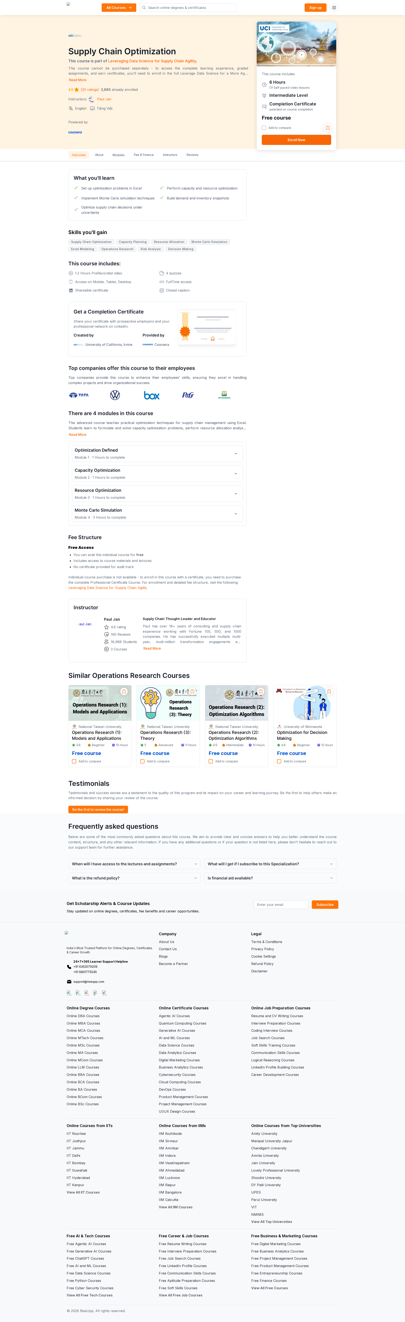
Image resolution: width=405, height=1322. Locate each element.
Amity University (264, 1133)
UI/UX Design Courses (177, 1111)
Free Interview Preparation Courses (187, 1251)
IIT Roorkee (76, 1133)
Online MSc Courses (83, 1045)
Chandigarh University (269, 1148)
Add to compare (280, 127)
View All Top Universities (271, 1222)
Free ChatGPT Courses (85, 1258)
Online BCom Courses (84, 1097)
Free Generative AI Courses (89, 1251)
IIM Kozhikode (170, 1133)
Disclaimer (259, 971)
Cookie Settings (263, 956)
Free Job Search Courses (180, 1258)
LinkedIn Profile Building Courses (277, 1067)
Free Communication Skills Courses (187, 1273)
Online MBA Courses (83, 1023)
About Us (166, 942)
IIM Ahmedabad (171, 1170)
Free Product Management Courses (280, 1266)
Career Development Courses (275, 1075)
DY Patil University (266, 1185)
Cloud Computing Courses (180, 1082)
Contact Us (168, 949)
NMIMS (257, 1214)
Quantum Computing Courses (182, 1023)
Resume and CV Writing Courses (277, 1016)
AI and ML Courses (174, 1038)
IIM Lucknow (169, 1178)
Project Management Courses (183, 1104)
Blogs (163, 956)
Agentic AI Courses (174, 1016)
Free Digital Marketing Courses (276, 1244)
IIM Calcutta (168, 1200)
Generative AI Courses (177, 1030)
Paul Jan (112, 619)
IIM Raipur (167, 1185)
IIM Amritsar (169, 1148)
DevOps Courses (172, 1089)
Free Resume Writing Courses (183, 1244)
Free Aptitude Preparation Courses (187, 1280)
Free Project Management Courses (279, 1258)
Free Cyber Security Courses (90, 1288)
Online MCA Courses (83, 1030)
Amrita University (265, 1155)
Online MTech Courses (85, 1038)
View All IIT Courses (83, 1192)
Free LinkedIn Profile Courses (183, 1266)
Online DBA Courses (83, 1016)
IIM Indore (167, 1155)
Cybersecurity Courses (177, 1075)
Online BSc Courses (83, 1104)
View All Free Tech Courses (90, 1295)
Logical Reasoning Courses (272, 1060)
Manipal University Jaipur (271, 1141)
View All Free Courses (269, 1288)
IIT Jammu (75, 1148)
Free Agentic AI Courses (86, 1244)
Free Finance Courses (269, 1280)
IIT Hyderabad (78, 1178)
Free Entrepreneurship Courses (276, 1273)
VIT (254, 1207)
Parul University (264, 1200)
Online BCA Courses (83, 1082)
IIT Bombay (76, 1163)
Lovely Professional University (275, 1170)
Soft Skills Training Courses (273, 1045)
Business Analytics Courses (181, 1067)
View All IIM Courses (176, 1207)
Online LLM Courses (83, 1067)
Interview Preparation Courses (275, 1023)
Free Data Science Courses (89, 1273)
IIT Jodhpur (76, 1141)
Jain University (263, 1163)
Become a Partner (173, 964)
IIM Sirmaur (168, 1141)
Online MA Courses (82, 1053)
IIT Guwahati (77, 1170)
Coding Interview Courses (271, 1030)
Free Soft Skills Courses (178, 1288)
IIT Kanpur (75, 1185)
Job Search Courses (268, 1038)
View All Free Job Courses (180, 1295)
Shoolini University (266, 1178)
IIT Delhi (73, 1155)
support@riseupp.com (88, 981)
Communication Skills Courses (275, 1053)
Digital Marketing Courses (179, 1060)
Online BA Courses (82, 1089)
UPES (256, 1192)
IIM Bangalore (170, 1192)
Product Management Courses (183, 1097)
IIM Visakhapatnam (174, 1163)
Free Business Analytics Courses (277, 1251)
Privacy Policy (262, 949)
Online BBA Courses (83, 1075)
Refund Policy (262, 964)
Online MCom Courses (85, 1060)
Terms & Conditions (266, 942)
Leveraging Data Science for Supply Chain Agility (152, 61)
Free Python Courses (84, 1280)
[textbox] (157, 557)
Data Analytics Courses (177, 1053)
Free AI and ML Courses (86, 1266)
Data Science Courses (176, 1045)
